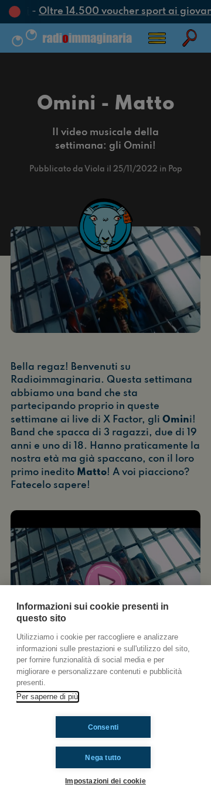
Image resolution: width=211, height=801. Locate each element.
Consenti (103, 727)
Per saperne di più (47, 696)
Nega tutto (103, 758)
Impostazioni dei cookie (105, 781)
